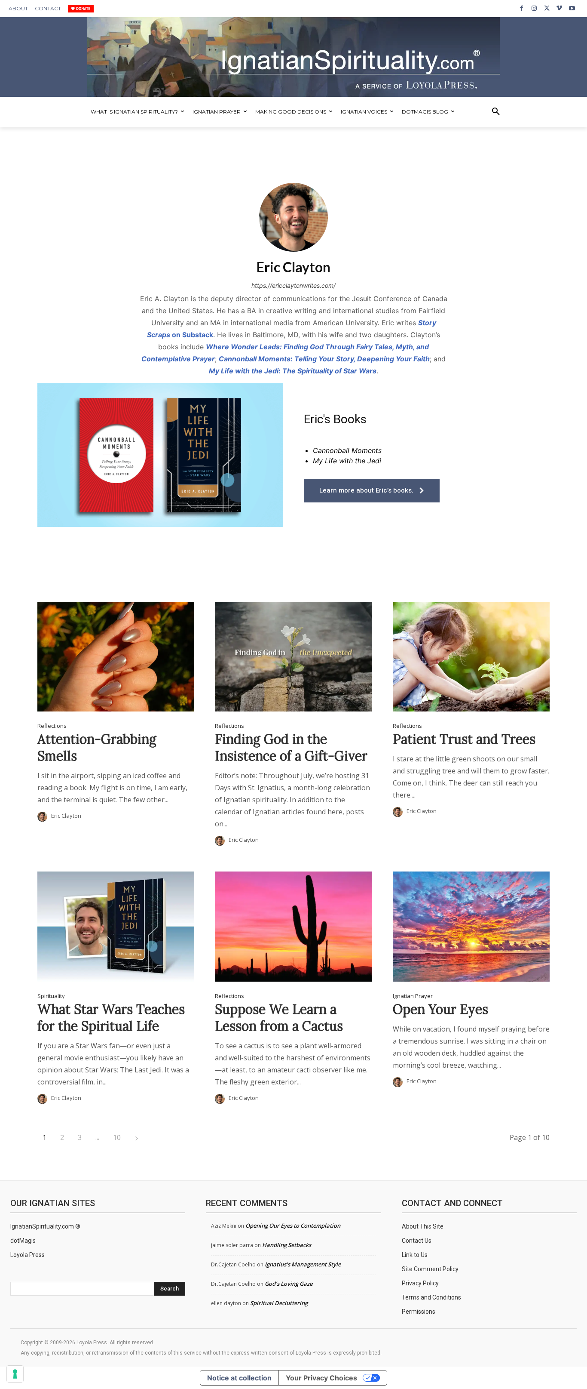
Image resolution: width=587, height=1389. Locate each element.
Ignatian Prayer (413, 996)
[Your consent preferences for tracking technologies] (15, 1374)
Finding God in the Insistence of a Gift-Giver (291, 747)
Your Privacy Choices (321, 1378)
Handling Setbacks (286, 1245)
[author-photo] (43, 817)
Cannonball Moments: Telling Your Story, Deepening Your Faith (324, 358)
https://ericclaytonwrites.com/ (293, 285)
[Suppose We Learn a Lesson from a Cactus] (293, 927)
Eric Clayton (66, 815)
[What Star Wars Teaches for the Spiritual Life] (115, 927)
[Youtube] (572, 8)
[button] (496, 111)
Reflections (52, 726)
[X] (547, 8)
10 (117, 1137)
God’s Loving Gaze (288, 1283)
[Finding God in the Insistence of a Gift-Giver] (293, 657)
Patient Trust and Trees (464, 739)
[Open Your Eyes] (471, 927)
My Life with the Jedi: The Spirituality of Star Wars (292, 370)
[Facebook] (521, 8)
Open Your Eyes (440, 1009)
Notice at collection (239, 1378)
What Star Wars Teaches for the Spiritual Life (111, 1017)
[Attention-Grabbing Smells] (115, 657)
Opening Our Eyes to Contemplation (292, 1225)
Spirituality (51, 996)
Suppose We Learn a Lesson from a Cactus (279, 1017)
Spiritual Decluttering (279, 1303)
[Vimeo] (559, 8)
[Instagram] (534, 8)
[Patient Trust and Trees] (471, 657)
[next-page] (136, 1137)
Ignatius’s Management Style (303, 1264)
